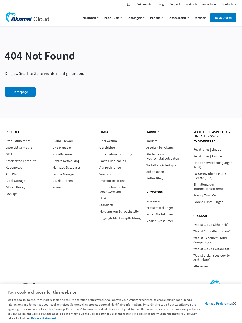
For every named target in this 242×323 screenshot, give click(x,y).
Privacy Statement (43, 318)
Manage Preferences (219, 303)
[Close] (234, 303)
